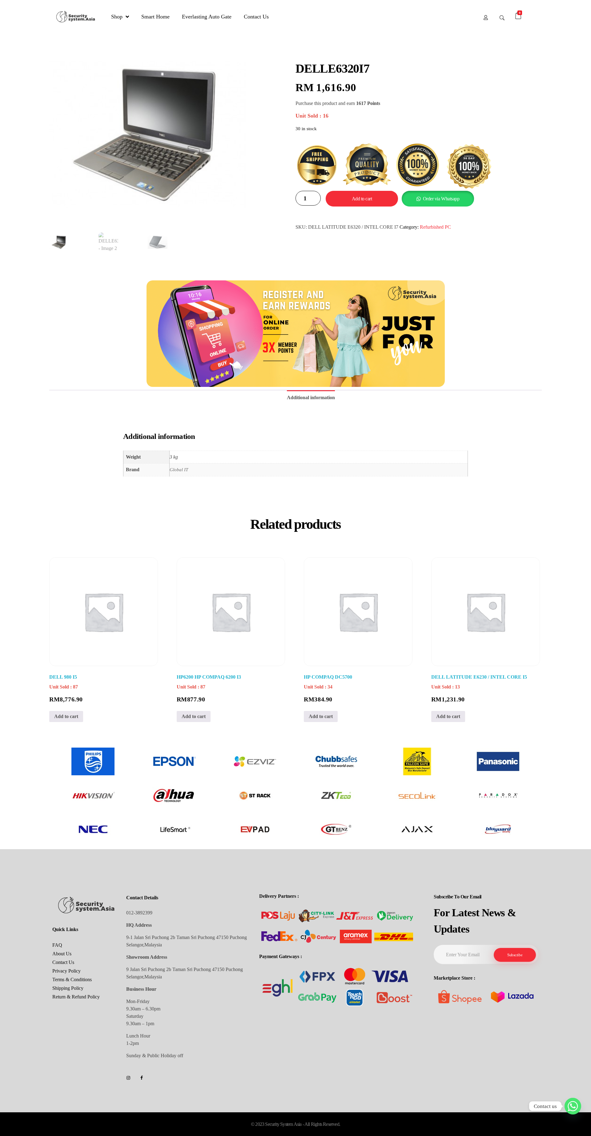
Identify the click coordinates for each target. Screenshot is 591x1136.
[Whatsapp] (573, 1106)
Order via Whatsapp (441, 198)
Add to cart (362, 198)
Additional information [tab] (311, 397)
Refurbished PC (435, 227)
